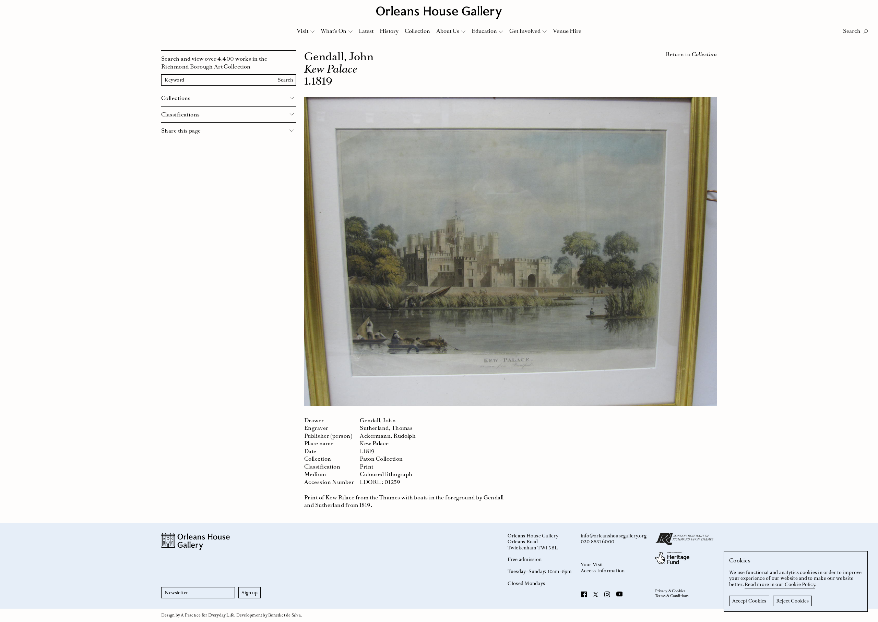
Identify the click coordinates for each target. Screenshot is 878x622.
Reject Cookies (792, 600)
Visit (302, 31)
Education (484, 31)
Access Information (603, 570)
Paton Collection (381, 458)
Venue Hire (567, 31)
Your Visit (592, 564)
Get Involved (525, 31)
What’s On (333, 31)
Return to (691, 54)
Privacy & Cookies (670, 591)
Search (285, 79)
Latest (366, 31)
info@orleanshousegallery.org (613, 535)
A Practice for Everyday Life (207, 615)
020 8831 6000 (597, 541)
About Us (447, 31)
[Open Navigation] (864, 7)
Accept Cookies (749, 600)
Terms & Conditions (672, 596)
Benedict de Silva (284, 615)
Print (366, 466)
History (389, 31)
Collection (417, 31)
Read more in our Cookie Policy (780, 584)
